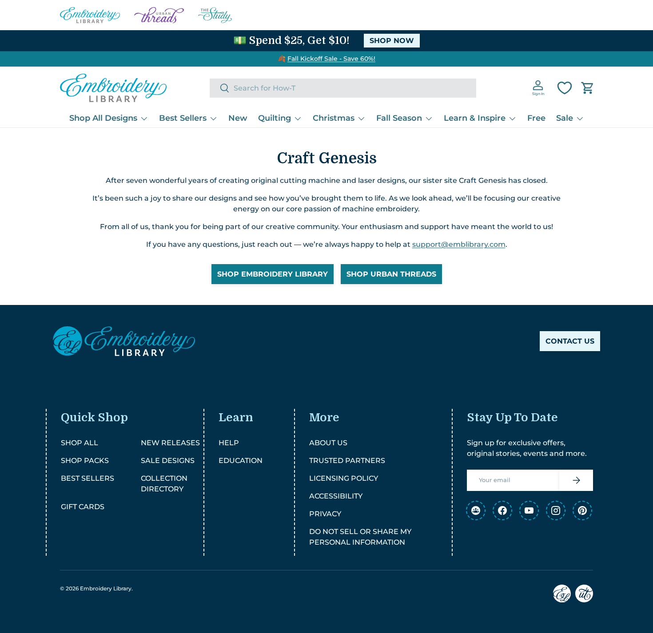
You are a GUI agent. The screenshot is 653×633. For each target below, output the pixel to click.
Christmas (333, 118)
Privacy (325, 514)
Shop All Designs (103, 118)
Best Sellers (183, 118)
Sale (564, 118)
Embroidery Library (105, 588)
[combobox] (343, 88)
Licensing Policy (343, 478)
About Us (328, 443)
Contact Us (569, 341)
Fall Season (399, 118)
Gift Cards (82, 506)
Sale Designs (168, 460)
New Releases (170, 443)
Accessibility (335, 496)
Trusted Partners (347, 460)
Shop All (79, 443)
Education (241, 460)
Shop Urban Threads (391, 274)
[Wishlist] (564, 88)
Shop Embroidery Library (272, 274)
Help (229, 443)
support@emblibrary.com (459, 244)
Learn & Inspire (475, 118)
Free (536, 118)
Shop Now (392, 40)
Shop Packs (85, 460)
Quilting (274, 118)
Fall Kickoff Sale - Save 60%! (331, 59)
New (237, 118)
